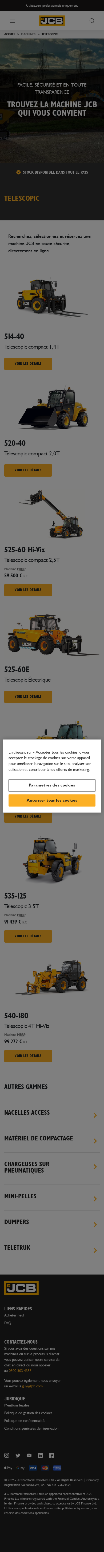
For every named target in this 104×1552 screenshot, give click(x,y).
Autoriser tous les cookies (52, 800)
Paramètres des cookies (52, 785)
